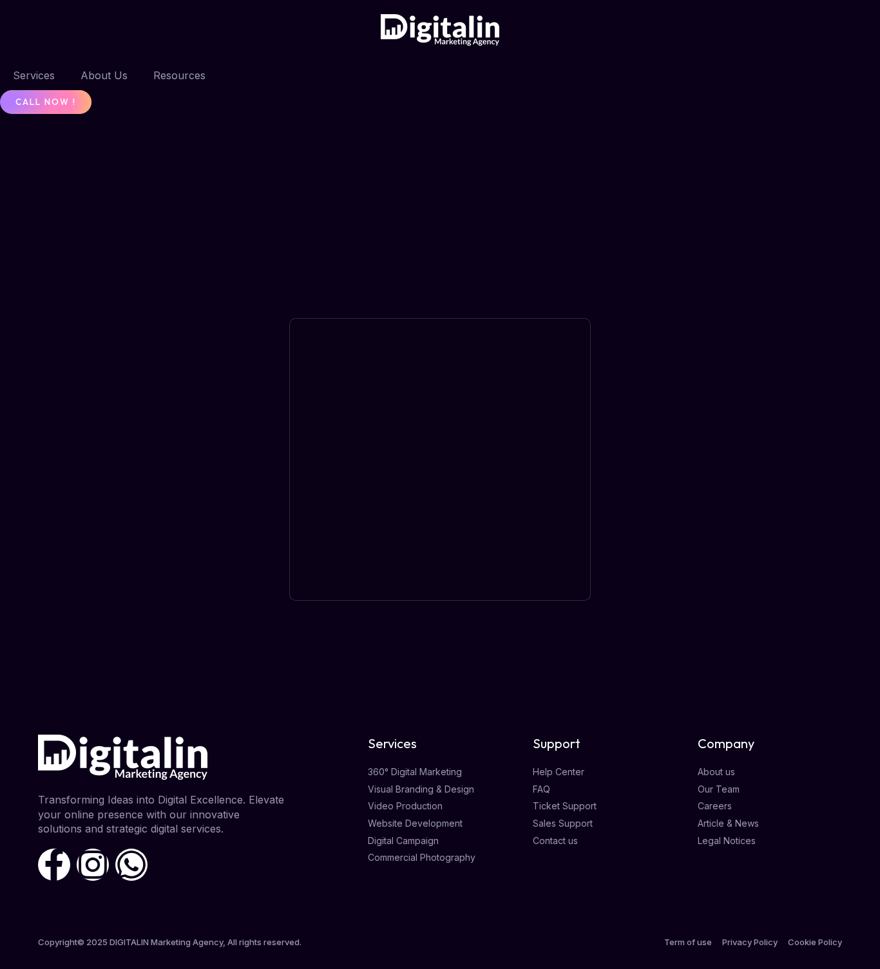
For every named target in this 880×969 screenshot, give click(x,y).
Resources (179, 75)
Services (34, 75)
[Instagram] (93, 865)
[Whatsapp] (131, 865)
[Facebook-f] (54, 865)
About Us (104, 75)
